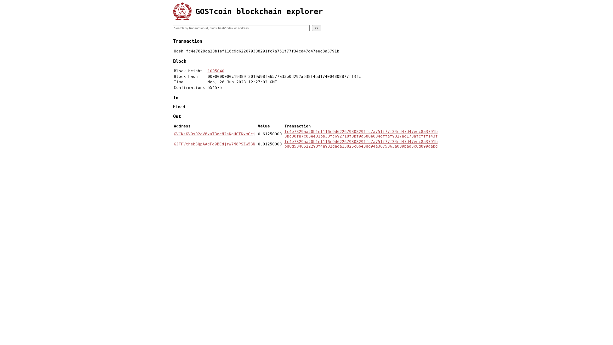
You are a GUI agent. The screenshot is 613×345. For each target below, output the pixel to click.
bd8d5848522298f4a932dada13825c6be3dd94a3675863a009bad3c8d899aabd (361, 146)
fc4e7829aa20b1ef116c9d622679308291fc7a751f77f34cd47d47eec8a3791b (361, 131)
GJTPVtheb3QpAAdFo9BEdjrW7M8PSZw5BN (214, 144)
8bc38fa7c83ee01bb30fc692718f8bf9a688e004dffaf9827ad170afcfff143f (361, 136)
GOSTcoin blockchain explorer (259, 11)
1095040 (216, 71)
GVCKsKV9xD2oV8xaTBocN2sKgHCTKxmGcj (214, 134)
